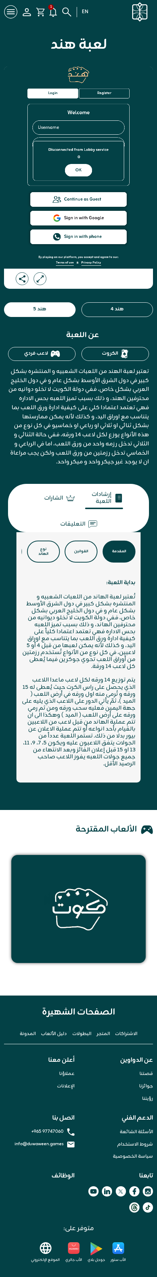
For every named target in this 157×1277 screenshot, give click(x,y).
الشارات (53, 498)
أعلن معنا (61, 1060)
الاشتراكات (126, 1034)
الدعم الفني (137, 1118)
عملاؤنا (66, 1074)
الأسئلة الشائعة (136, 1132)
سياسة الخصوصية (133, 1157)
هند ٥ (39, 309)
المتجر (103, 1034)
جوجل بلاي (96, 1260)
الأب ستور (118, 1260)
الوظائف (62, 1175)
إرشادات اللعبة (101, 499)
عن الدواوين (136, 1060)
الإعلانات (65, 1086)
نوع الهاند (43, 551)
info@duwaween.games (39, 1144)
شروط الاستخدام (135, 1144)
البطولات (81, 1034)
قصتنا (146, 1074)
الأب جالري (73, 1260)
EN (85, 12)
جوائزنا (146, 1086)
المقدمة (119, 551)
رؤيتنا (147, 1099)
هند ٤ (117, 309)
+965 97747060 (47, 1132)
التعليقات (72, 524)
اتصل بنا (63, 1118)
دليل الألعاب (54, 1034)
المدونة (28, 1034)
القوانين (81, 551)
